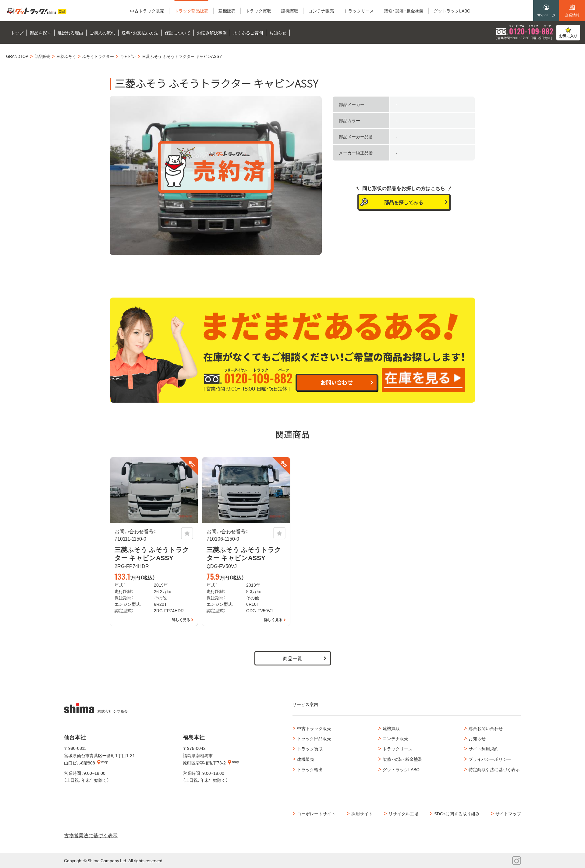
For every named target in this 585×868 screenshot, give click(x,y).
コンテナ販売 (395, 738)
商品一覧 (292, 658)
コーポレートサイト (316, 813)
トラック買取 (310, 749)
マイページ (546, 15)
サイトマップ (508, 813)
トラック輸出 (310, 769)
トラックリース (398, 749)
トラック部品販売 (314, 738)
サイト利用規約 (483, 749)
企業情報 (572, 15)
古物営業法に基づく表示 (91, 835)
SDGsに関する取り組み (457, 813)
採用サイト (362, 813)
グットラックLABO (401, 769)
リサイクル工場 (403, 813)
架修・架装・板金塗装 (402, 759)
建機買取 (391, 728)
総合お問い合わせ (486, 728)
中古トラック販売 (314, 728)
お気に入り (568, 35)
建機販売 (305, 759)
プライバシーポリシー (490, 759)
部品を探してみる (403, 202)
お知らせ (477, 738)
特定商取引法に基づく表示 (494, 769)
